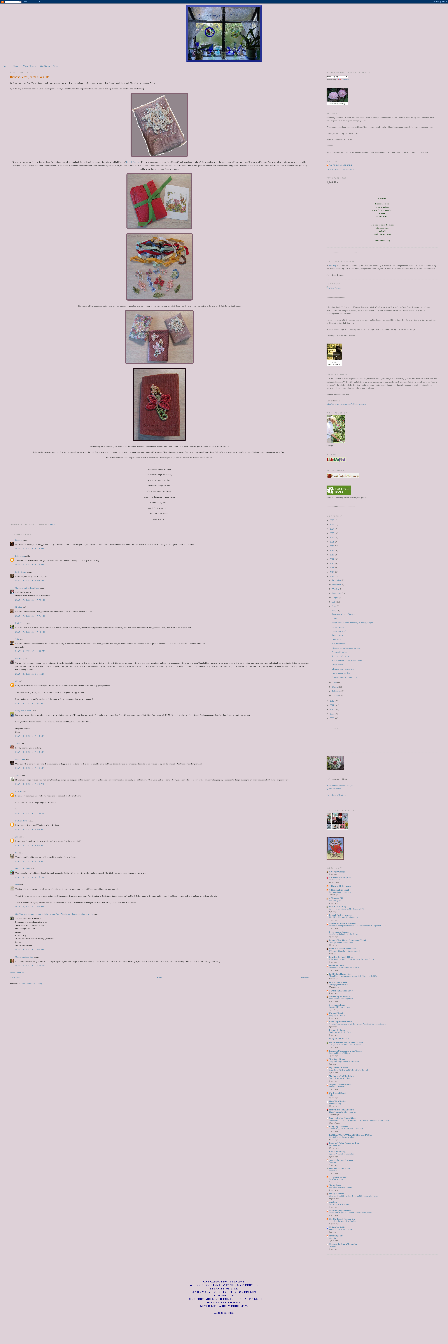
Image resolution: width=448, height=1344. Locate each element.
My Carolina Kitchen (338, 1067)
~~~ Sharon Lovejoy (338, 1176)
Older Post (304, 977)
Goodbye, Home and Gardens (341, 942)
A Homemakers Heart (339, 889)
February (336, 691)
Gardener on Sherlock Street (27, 587)
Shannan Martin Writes (339, 1168)
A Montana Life (336, 898)
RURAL (19, 791)
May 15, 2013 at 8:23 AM (29, 861)
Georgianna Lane (337, 1004)
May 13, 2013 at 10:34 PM (30, 599)
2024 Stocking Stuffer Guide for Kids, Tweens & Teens (351, 959)
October (336, 588)
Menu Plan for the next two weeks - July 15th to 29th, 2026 (353, 976)
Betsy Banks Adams (23, 710)
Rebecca (18, 539)
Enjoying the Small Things (341, 957)
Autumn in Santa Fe (337, 1086)
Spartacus (333, 1162)
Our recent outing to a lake (340, 892)
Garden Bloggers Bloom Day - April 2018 (346, 1128)
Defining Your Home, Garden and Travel (347, 940)
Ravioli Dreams (132, 162)
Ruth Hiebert (20, 623)
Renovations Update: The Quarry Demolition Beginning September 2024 (359, 1120)
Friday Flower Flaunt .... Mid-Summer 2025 (347, 908)
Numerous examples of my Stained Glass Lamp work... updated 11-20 (357, 925)
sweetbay (333, 1202)
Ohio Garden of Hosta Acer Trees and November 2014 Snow (353, 1195)
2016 (332, 563)
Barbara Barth (21, 820)
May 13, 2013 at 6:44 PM (29, 564)
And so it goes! (335, 900)
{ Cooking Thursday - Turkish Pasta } (344, 950)
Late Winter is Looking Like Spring (343, 934)
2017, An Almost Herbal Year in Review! (346, 1044)
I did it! (335, 618)
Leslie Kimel (20, 571)
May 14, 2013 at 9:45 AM (29, 767)
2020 (332, 546)
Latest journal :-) (339, 630)
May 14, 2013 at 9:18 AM (29, 735)
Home (5, 66)
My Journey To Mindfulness (341, 1076)
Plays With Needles (337, 1101)
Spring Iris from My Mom (339, 1078)
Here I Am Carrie (22, 868)
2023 (332, 533)
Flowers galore (338, 626)
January (335, 695)
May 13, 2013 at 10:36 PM (30, 615)
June (334, 606)
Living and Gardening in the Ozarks (345, 1050)
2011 (332, 705)
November (336, 584)
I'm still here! (334, 879)
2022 (332, 537)
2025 (332, 524)
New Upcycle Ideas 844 (338, 984)
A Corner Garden (337, 871)
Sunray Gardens (336, 1193)
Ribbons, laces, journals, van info (346, 647)
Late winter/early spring (339, 1204)
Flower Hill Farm (337, 965)
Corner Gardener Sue (24, 956)
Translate (345, 79)
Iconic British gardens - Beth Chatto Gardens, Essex (350, 1212)
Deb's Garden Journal (339, 931)
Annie (17, 743)
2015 (332, 567)
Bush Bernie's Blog (337, 906)
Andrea (18, 775)
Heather (18, 607)
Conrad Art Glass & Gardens (342, 923)
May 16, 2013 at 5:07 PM (29, 949)
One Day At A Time (49, 66)
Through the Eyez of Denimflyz (343, 1244)
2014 (332, 572)
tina (16, 852)
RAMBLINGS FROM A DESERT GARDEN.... (350, 1134)
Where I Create (29, 66)
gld (16, 681)
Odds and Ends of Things (339, 1053)
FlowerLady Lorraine (341, 165)
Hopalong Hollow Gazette (340, 1021)
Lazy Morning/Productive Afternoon (344, 1061)
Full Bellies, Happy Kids (340, 973)
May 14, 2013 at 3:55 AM (29, 673)
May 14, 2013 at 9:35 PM (29, 783)
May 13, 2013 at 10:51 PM (30, 631)
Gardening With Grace (339, 996)
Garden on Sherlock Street (341, 990)
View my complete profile (340, 169)
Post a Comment (17, 972)
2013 (332, 576)
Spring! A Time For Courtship (341, 1153)
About (15, 66)
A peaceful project (339, 652)
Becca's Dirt (20, 759)
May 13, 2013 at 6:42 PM (29, 548)
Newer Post (15, 977)
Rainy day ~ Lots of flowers (343, 614)
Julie (17, 639)
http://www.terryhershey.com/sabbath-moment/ (346, 403)
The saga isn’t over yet (341, 656)
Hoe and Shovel (336, 1013)
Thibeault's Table (337, 1227)
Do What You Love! (337, 1179)
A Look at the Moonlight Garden (342, 1221)
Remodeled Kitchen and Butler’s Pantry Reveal (348, 1069)
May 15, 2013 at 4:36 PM (29, 877)
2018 (332, 554)
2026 (332, 520)
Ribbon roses (337, 635)
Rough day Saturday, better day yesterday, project (352, 622)
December (336, 580)
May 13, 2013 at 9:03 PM (29, 580)
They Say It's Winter (337, 1015)
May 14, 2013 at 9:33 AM (29, 751)
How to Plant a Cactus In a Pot (341, 1137)
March (335, 686)
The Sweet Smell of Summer (340, 1187)
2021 (332, 541)
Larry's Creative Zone (339, 1038)
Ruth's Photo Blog (337, 1151)
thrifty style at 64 (337, 1235)
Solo (331, 1095)
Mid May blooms (339, 643)
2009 (332, 713)
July (334, 601)
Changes (332, 1246)
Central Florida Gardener (340, 915)
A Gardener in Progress (340, 877)
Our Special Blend (337, 1092)
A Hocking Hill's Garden (340, 885)
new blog (332, 265)
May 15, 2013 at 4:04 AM (29, 829)
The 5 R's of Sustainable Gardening (343, 917)
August (335, 597)
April (334, 682)
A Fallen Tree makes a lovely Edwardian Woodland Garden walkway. (357, 1023)
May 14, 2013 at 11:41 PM (30, 813)
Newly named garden (341, 673)
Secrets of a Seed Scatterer (341, 1159)
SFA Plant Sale (335, 1145)
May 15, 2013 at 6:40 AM (29, 845)
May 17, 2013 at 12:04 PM (30, 965)
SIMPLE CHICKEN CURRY (340, 1229)
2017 (332, 559)
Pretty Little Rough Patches (341, 1109)
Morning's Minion (337, 1059)
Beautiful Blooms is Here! (339, 1007)
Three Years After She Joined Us (342, 1111)
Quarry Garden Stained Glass (342, 1118)
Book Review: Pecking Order (341, 998)
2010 (332, 709)
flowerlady (19, 658)
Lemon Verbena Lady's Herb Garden (346, 1042)
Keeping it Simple (337, 1030)
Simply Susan (335, 1185)
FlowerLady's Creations (336, 794)
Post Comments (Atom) (32, 983)
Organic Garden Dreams (340, 1084)
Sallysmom (20, 555)
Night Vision (334, 1170)
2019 (332, 550)
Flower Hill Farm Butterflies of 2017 (344, 967)
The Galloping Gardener (340, 1210)
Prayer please (337, 664)
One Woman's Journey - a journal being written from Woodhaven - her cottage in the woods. (54, 914)
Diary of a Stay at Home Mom (342, 948)
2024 (332, 528)
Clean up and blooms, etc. (343, 668)
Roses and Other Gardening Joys (344, 1143)
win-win (332, 1237)
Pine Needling (335, 1103)
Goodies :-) (336, 639)
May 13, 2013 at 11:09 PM (30, 651)
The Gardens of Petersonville (342, 1218)
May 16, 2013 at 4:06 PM (29, 906)
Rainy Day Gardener (338, 1126)
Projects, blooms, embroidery (344, 677)
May (334, 610)
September (337, 593)
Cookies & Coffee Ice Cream (340, 1032)
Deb (17, 884)
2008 (332, 718)
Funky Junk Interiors (338, 982)
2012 (332, 700)
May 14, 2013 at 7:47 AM (29, 703)
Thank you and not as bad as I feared (347, 660)
